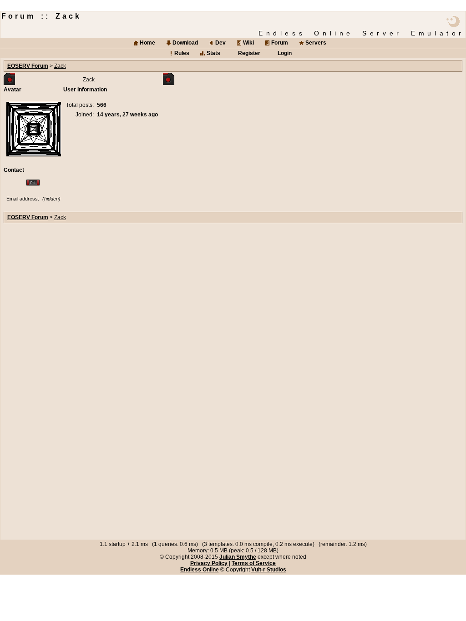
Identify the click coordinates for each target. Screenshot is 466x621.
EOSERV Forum (27, 66)
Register (249, 53)
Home (147, 43)
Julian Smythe (237, 557)
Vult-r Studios (268, 569)
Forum (279, 43)
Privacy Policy (209, 563)
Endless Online (199, 569)
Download (185, 43)
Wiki (248, 43)
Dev (220, 43)
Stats (213, 53)
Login (285, 53)
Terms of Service (254, 563)
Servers (315, 43)
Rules (181, 53)
